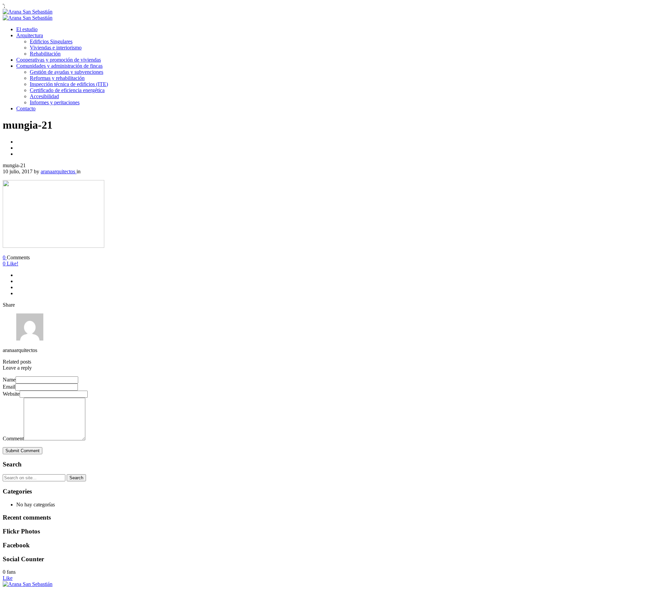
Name (9, 380)
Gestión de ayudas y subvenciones (66, 72)
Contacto (26, 108)
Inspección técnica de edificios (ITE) (69, 84)
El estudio (27, 29)
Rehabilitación (45, 54)
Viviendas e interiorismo (56, 47)
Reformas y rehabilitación (57, 78)
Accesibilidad (44, 96)
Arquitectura (29, 35)
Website (11, 394)
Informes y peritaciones (55, 102)
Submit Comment (22, 450)
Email (9, 387)
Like (8, 578)
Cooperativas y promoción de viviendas (58, 60)
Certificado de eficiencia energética (67, 90)
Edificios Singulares (51, 41)
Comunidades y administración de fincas (59, 66)
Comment (13, 438)
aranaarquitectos (59, 171)
